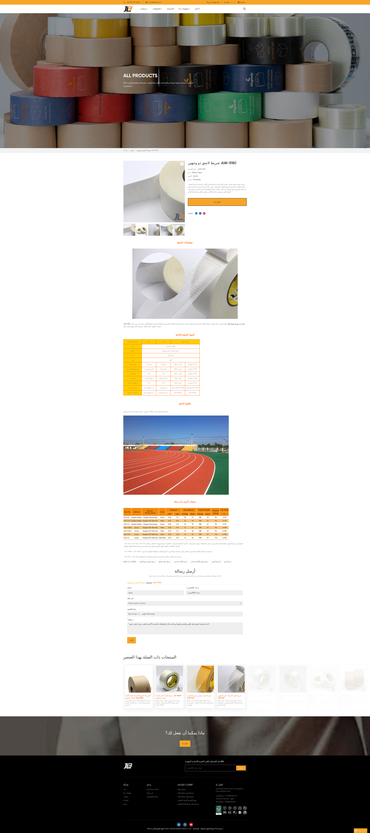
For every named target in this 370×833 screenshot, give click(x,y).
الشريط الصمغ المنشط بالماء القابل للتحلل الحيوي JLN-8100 (138, 697)
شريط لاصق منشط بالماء (186, 793)
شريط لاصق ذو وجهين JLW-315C (144, 583)
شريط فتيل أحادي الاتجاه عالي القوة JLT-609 (323, 697)
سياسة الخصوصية (152, 797)
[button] (250, 687)
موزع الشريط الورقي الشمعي (187, 800)
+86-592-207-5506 (133, 2)
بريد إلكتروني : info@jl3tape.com (226, 796)
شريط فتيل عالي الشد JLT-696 (260, 696)
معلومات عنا (183, 9)
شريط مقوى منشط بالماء (186, 797)
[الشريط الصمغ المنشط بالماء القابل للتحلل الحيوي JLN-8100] (138, 679)
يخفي (132, 150)
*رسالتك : (130, 620)
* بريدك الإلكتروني (192, 588)
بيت (126, 150)
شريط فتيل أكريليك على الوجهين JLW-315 (229, 697)
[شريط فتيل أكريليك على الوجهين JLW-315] (231, 679)
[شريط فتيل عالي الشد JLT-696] (262, 679)
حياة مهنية (216, 2)
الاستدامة (170, 9)
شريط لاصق (227, 561)
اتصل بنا (226, 2)
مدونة (125, 804)
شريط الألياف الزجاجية (180, 561)
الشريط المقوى (216, 561)
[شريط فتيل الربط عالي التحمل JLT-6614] (292, 679)
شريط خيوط (182, 789)
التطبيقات (156, 9)
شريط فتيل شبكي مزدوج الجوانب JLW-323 (199, 697)
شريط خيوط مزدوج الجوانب (147, 561)
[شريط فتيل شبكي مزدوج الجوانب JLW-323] (200, 679)
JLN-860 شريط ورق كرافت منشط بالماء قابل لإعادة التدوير (354, 697)
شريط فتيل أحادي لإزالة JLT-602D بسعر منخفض (168, 697)
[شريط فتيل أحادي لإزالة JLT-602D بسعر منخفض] (169, 679)
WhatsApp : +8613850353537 (226, 802)
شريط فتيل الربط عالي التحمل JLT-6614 (292, 697)
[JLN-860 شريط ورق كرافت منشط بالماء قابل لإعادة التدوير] (354, 679)
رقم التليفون (131, 609)
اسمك (129, 588)
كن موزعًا (150, 793)
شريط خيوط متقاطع (164, 561)
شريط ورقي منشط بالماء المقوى (188, 804)
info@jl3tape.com (155, 2)
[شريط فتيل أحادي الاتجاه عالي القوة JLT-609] (323, 679)
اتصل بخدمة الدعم (152, 789)
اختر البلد (130, 598)
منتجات (143, 9)
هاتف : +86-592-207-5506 (224, 799)
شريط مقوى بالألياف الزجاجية (199, 561)
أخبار (196, 9)
